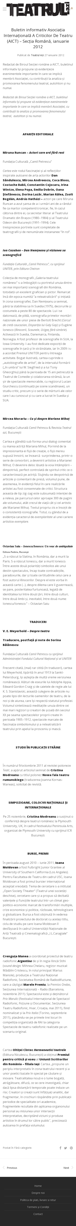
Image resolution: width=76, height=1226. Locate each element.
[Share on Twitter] (65, 1148)
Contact (38, 1214)
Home (38, 1186)
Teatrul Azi (37, 55)
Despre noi (38, 1193)
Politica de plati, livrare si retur (38, 1200)
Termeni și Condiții (38, 1207)
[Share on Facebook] (60, 1148)
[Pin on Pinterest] (71, 1148)
